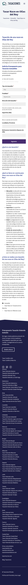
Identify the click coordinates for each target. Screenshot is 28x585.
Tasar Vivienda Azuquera (9, 500)
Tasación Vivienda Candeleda (10, 399)
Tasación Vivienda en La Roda (10, 457)
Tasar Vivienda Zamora (8, 371)
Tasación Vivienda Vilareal (9, 409)
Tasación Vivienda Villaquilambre (11, 478)
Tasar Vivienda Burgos (8, 441)
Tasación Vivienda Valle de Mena (11, 447)
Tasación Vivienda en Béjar (9, 385)
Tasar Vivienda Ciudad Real (10, 536)
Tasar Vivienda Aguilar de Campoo (12, 431)
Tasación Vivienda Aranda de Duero (12, 443)
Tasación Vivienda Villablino (10, 483)
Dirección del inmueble (9, 101)
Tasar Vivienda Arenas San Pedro (11, 401)
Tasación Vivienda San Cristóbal (11, 471)
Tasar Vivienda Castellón (9, 407)
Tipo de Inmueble (8, 86)
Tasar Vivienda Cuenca (8, 524)
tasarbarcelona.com (8, 550)
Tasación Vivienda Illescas (9, 493)
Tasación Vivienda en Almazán (10, 516)
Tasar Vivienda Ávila (7, 395)
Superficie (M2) (6, 112)
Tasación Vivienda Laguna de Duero (12, 419)
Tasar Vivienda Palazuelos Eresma (11, 467)
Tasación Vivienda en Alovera (10, 504)
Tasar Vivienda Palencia (9, 429)
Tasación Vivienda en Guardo (10, 433)
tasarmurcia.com (7, 556)
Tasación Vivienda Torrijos (9, 495)
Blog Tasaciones (6, 560)
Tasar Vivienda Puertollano (10, 538)
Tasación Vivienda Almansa (10, 459)
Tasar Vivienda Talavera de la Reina (12, 490)
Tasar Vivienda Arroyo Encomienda (12, 423)
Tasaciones (6, 18)
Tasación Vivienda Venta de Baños (12, 435)
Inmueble (13, 18)
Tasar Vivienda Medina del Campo (11, 421)
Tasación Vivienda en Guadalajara (11, 502)
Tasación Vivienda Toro (8, 375)
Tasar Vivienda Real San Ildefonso (11, 469)
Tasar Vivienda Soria (8, 512)
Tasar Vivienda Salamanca (9, 383)
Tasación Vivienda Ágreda (9, 518)
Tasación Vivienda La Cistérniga (11, 377)
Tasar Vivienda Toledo (8, 488)
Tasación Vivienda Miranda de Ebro (12, 445)
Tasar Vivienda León (8, 476)
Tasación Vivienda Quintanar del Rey (12, 530)
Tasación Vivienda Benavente (10, 373)
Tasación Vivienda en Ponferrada (11, 481)
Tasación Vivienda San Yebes (10, 507)
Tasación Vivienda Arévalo (9, 397)
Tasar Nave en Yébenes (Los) (12, 311)
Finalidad (5, 93)
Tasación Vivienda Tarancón (10, 528)
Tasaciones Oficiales (8, 572)
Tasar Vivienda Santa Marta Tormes (12, 387)
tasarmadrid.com (7, 548)
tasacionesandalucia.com (9, 552)
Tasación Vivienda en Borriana (10, 411)
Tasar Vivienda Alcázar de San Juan (12, 542)
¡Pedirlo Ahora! (8, 349)
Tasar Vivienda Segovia (8, 465)
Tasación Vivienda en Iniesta (10, 526)
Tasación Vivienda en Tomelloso (11, 540)
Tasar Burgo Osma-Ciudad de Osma (12, 514)
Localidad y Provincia (8, 123)
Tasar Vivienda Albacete (9, 453)
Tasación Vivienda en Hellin (10, 455)
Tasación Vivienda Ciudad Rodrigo (11, 389)
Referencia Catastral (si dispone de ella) (13, 131)
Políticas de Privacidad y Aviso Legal (11, 575)
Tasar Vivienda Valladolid (9, 417)
